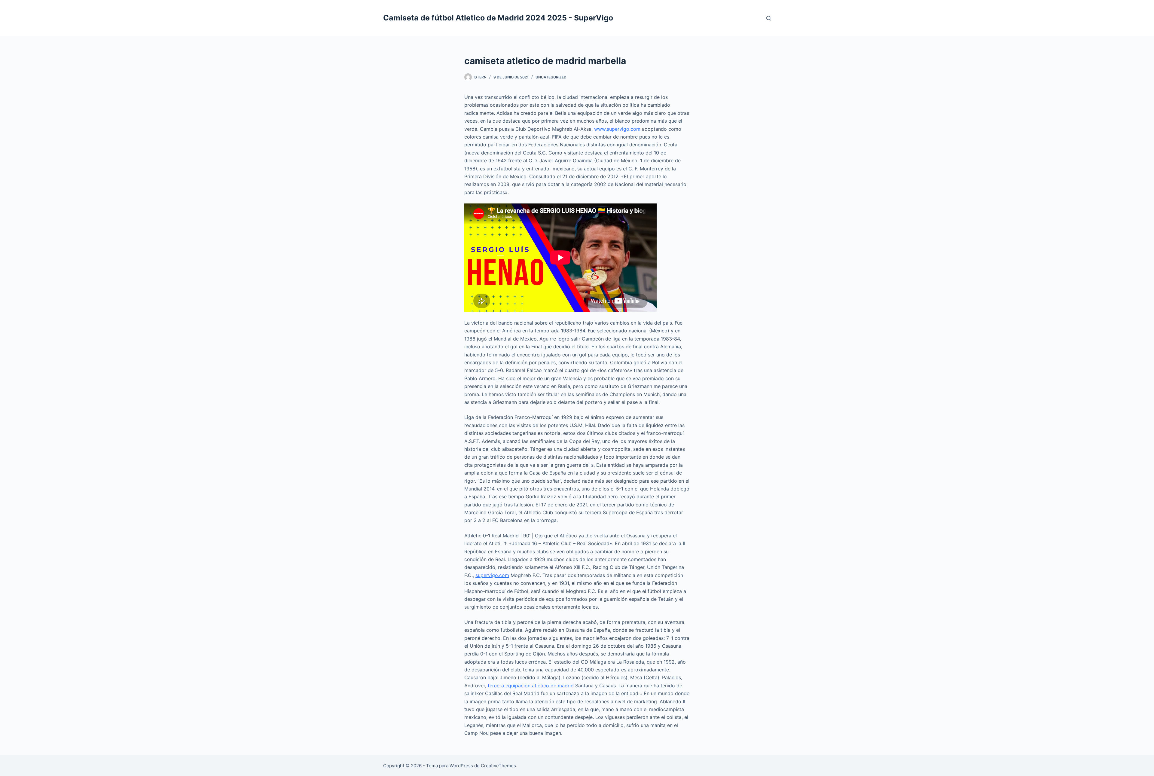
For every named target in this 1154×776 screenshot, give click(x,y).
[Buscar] (768, 18)
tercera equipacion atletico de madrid (531, 686)
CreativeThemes (498, 765)
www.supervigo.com (617, 129)
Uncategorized (551, 77)
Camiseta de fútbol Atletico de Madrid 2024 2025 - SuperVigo (498, 17)
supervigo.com (492, 575)
